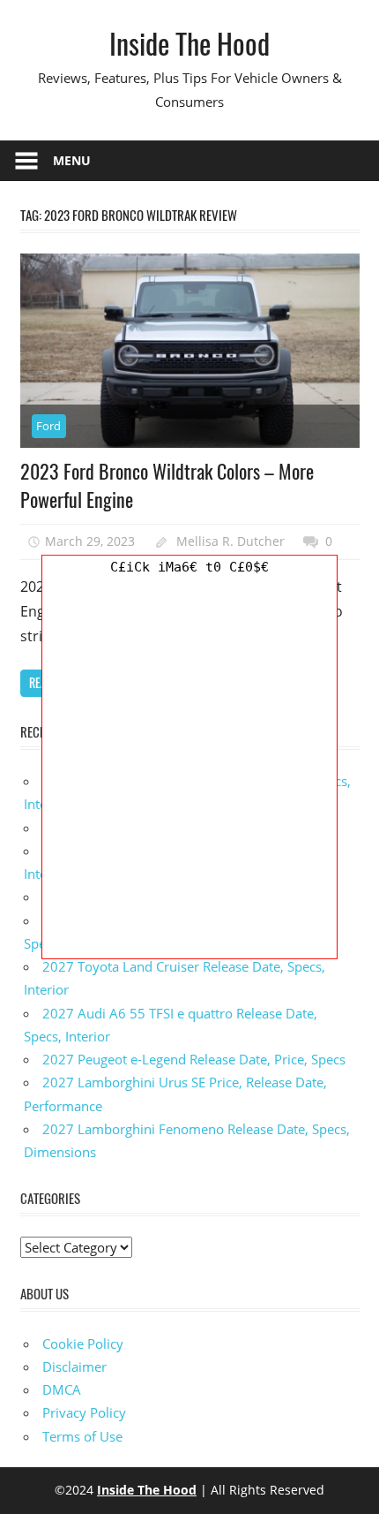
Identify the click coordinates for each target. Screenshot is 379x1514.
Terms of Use (82, 1436)
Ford (48, 426)
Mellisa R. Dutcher (230, 541)
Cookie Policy (82, 1343)
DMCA (61, 1389)
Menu (72, 160)
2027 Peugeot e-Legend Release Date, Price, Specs (194, 1059)
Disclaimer (74, 1366)
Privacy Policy (84, 1412)
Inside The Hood (189, 43)
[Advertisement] (189, 768)
